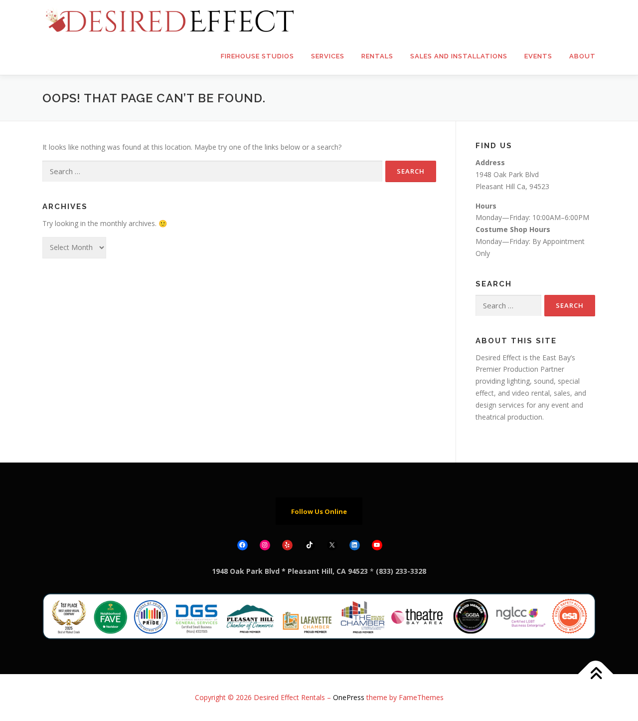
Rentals (377, 56)
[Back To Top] (596, 674)
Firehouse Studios (257, 56)
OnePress (348, 697)
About (582, 56)
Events (538, 56)
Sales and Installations (458, 56)
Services (327, 56)
